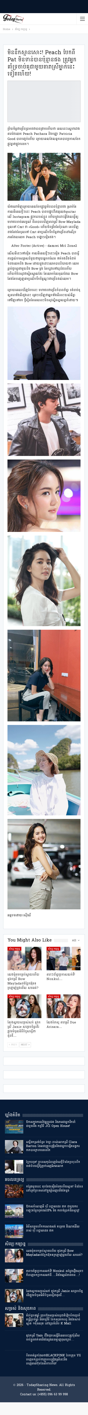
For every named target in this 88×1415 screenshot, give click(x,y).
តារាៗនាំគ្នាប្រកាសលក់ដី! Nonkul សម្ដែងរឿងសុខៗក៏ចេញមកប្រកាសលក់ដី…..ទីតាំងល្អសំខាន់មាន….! (54, 1273)
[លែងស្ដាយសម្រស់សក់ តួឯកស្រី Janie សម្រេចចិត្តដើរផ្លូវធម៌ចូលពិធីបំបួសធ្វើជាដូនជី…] (24, 1006)
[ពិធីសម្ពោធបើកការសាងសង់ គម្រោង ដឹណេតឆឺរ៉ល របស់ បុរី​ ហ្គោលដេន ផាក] (14, 1231)
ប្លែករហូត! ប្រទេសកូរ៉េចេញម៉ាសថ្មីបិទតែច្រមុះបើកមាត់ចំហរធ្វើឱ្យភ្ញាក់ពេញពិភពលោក (53, 1164)
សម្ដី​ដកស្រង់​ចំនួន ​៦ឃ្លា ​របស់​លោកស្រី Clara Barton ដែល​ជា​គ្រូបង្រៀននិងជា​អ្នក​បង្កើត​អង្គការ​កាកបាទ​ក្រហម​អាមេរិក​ (53, 1146)
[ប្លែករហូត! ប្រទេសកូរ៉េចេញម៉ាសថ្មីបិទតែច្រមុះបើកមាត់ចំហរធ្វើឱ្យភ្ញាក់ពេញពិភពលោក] (14, 1166)
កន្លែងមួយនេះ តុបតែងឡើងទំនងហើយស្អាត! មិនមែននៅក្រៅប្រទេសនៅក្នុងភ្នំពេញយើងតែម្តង (54, 1188)
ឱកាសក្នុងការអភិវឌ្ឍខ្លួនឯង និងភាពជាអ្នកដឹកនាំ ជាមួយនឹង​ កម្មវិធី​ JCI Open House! (50, 1124)
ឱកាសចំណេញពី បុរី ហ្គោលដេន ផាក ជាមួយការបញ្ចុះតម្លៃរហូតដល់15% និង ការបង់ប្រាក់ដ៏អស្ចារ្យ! (52, 1208)
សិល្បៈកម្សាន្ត (14, 949)
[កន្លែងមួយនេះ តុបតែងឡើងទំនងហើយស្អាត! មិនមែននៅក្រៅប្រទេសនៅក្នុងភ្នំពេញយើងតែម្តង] (14, 1191)
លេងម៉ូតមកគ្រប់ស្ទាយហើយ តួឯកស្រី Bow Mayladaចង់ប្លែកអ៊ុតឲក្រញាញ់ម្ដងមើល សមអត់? (54, 1253)
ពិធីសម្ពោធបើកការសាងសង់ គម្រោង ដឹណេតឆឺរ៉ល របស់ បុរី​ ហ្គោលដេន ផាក (52, 1228)
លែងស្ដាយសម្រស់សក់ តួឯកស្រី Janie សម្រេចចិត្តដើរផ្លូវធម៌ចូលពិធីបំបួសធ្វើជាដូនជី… (54, 1293)
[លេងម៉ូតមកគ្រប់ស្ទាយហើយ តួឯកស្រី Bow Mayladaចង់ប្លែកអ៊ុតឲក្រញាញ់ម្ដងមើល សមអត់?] (24, 958)
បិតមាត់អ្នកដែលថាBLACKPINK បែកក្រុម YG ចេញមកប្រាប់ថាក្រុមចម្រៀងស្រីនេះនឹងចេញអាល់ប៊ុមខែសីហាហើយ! (53, 1359)
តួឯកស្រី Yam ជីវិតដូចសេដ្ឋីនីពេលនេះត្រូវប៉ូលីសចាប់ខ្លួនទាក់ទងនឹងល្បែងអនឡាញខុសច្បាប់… (53, 1337)
